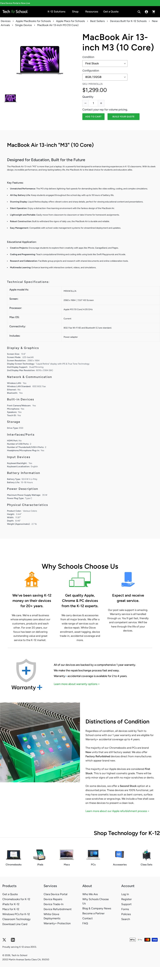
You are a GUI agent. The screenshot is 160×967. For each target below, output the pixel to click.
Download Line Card (14, 924)
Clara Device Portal (55, 894)
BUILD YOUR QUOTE (123, 116)
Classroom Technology (16, 919)
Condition (88, 57)
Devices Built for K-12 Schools (128, 21)
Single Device (23, 25)
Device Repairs (53, 899)
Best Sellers (97, 21)
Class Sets (146, 864)
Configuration (90, 70)
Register (126, 899)
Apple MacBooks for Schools (33, 21)
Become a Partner (93, 913)
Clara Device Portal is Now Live (15, 3)
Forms (125, 909)
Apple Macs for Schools (70, 21)
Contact (87, 918)
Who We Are (90, 894)
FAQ (85, 923)
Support (126, 904)
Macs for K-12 (10, 909)
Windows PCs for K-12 (16, 914)
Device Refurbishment (58, 909)
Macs (67, 864)
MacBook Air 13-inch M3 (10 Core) (118, 42)
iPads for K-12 (10, 904)
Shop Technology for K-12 (127, 833)
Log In (125, 894)
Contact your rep (93, 109)
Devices (5, 21)
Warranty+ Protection (57, 923)
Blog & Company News (96, 908)
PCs (93, 864)
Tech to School (19, 955)
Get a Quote (10, 894)
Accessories (120, 864)
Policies (126, 914)
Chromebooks (13, 864)
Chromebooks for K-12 (16, 899)
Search (125, 919)
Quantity (87, 96)
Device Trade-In (53, 904)
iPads (40, 864)
